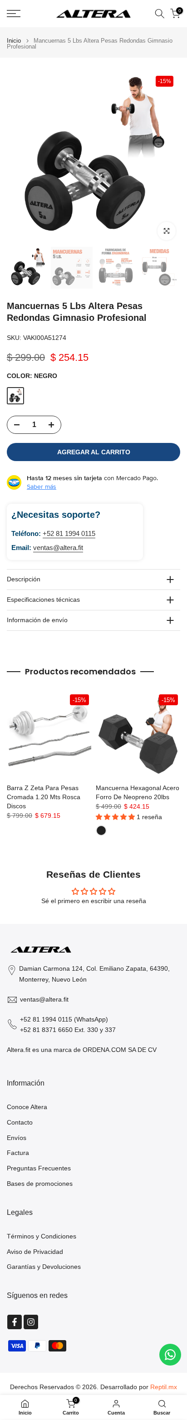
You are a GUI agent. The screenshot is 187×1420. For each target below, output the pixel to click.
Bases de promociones (40, 1183)
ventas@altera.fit (58, 547)
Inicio (14, 41)
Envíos (16, 1137)
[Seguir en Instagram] (31, 1322)
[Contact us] (170, 1355)
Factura (18, 1152)
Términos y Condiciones (41, 1236)
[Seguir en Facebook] (14, 1322)
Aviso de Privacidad (35, 1251)
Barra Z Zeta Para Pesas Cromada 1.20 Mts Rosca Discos (43, 797)
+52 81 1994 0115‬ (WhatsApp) (64, 1019)
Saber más (41, 486)
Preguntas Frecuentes (39, 1168)
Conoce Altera (27, 1106)
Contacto (20, 1122)
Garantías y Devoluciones (44, 1266)
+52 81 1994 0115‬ (69, 533)
